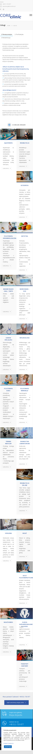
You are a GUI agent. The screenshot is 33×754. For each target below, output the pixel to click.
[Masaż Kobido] (8, 613)
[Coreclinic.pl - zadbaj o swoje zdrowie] (14, 16)
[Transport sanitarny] (24, 655)
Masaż (25, 533)
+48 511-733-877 (7, 4)
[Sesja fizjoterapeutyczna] (24, 567)
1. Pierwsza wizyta (6, 34)
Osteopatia (24, 185)
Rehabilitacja (24, 143)
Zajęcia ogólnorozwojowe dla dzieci (26, 624)
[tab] (6, 34)
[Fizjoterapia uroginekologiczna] (8, 227)
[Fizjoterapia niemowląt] (24, 379)
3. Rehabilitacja (5, 37)
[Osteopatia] (24, 176)
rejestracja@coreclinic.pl (9, 6)
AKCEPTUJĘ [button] (8, 746)
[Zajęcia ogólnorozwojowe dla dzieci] (24, 613)
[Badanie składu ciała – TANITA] (8, 280)
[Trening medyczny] (8, 432)
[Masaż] (24, 524)
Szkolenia (8, 533)
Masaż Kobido (8, 622)
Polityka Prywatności (9, 743)
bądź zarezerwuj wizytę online (15, 702)
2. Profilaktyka (19, 34)
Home (8, 25)
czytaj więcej (6, 168)
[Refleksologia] (24, 329)
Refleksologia (24, 338)
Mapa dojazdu (15, 714)
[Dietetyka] (24, 227)
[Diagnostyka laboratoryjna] (24, 432)
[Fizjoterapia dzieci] (8, 379)
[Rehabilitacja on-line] (24, 474)
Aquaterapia (8, 143)
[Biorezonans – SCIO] (24, 280)
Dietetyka (24, 236)
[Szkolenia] (8, 524)
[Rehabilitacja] (24, 134)
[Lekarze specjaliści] (8, 329)
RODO (2, 2)
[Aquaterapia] (8, 134)
